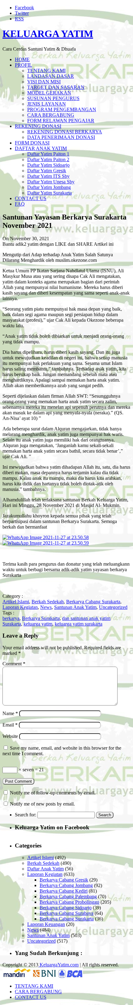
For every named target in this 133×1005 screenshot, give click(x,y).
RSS (19, 18)
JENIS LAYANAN (46, 104)
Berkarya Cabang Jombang (66, 885)
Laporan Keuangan (46, 924)
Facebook (24, 7)
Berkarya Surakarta (41, 618)
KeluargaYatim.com (58, 964)
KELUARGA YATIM (47, 33)
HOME (22, 59)
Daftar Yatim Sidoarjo (48, 165)
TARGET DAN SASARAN (55, 87)
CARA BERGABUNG (50, 115)
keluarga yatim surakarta (78, 623)
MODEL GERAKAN (49, 92)
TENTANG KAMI (46, 70)
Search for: (25, 814)
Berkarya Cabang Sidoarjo (66, 907)
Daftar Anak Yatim (45, 868)
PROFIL (23, 65)
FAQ (20, 204)
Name (10, 713)
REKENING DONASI (38, 126)
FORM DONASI (32, 142)
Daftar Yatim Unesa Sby (51, 181)
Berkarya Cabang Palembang (68, 896)
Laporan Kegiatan (20, 607)
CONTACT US (30, 198)
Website (10, 736)
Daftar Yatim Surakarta (49, 192)
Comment (13, 663)
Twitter (22, 13)
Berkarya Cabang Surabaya (66, 913)
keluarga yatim (38, 623)
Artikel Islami (15, 601)
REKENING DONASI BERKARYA (64, 131)
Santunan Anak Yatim (75, 607)
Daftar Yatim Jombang (49, 187)
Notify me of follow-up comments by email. (53, 792)
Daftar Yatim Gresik (46, 170)
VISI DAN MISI (44, 81)
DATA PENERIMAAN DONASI (61, 137)
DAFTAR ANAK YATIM (41, 148)
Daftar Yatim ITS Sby (48, 176)
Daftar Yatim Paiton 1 (48, 154)
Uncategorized (113, 607)
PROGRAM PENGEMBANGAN (61, 109)
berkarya (10, 618)
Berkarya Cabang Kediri (64, 891)
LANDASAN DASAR (50, 76)
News (46, 607)
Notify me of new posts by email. (42, 803)
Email (10, 724)
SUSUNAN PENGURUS (53, 98)
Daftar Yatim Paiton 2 (48, 159)
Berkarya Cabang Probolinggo (69, 902)
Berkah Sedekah (48, 601)
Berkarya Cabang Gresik (64, 879)
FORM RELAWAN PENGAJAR (60, 120)
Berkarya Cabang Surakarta (93, 601)
